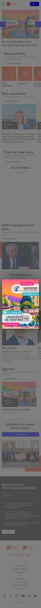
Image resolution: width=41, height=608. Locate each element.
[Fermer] (36, 281)
